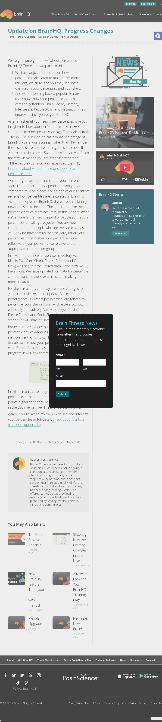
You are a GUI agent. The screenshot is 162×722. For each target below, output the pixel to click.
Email (60, 376)
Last (85, 368)
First (58, 368)
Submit (62, 394)
